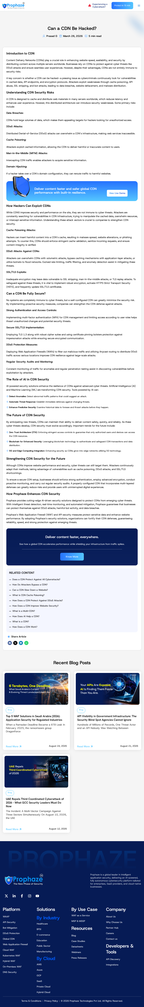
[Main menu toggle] (139, 6)
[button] (98, 6)
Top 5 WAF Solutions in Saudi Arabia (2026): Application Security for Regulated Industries (34, 718)
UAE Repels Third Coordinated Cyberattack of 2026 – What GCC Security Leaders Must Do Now (35, 802)
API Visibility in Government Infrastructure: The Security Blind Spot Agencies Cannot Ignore (107, 718)
